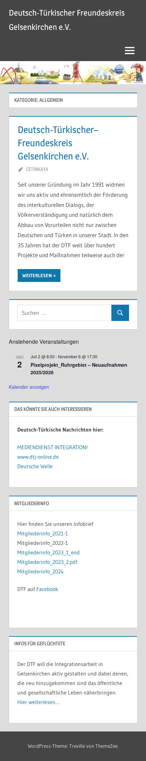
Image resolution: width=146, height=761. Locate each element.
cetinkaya (37, 169)
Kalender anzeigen (29, 386)
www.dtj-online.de (38, 456)
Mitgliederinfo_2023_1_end (48, 552)
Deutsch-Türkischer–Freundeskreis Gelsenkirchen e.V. (58, 143)
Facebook (47, 589)
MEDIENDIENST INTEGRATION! (52, 447)
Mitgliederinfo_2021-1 (42, 533)
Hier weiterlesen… (38, 702)
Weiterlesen (37, 275)
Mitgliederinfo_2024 (40, 571)
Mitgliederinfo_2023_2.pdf (47, 561)
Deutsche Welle (35, 466)
